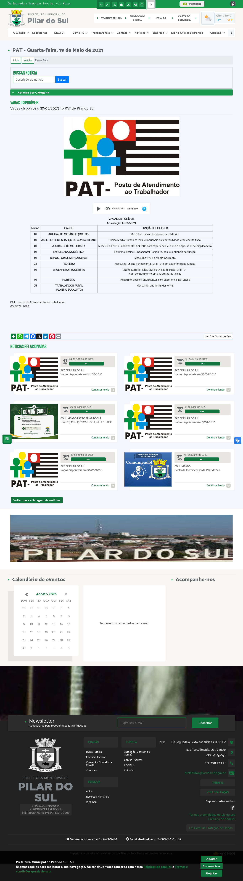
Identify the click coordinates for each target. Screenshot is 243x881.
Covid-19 (78, 32)
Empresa (158, 32)
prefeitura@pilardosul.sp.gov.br (205, 773)
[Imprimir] (58, 336)
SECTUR (59, 32)
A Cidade (19, 32)
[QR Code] (7, 439)
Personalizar (211, 866)
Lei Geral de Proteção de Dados (211, 828)
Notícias (140, 32)
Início (16, 60)
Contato (122, 32)
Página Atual (41, 60)
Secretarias (39, 32)
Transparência (100, 32)
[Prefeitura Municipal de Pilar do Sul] (121, 538)
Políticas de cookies (221, 819)
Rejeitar (211, 873)
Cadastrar (205, 723)
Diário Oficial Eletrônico (187, 32)
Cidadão (215, 32)
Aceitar (211, 858)
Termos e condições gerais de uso (212, 814)
